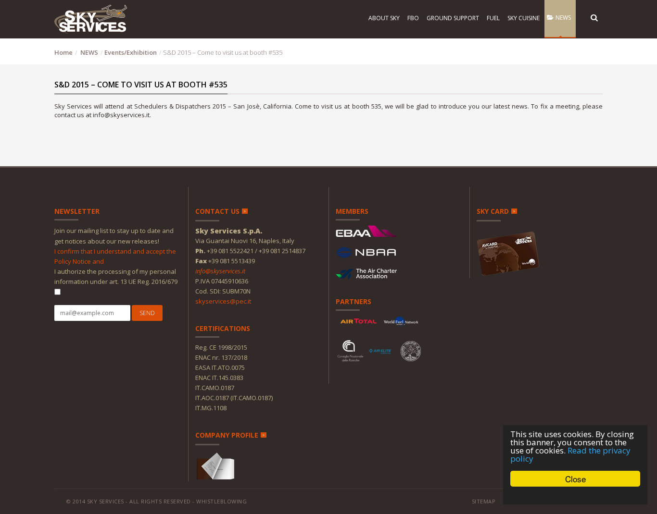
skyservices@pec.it (223, 301)
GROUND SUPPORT (452, 18)
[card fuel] (509, 251)
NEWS (562, 17)
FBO (412, 18)
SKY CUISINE (523, 18)
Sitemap (484, 501)
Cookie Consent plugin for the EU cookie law (575, 495)
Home (63, 52)
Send (147, 313)
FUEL (492, 18)
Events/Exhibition (130, 52)
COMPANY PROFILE (226, 435)
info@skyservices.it (220, 271)
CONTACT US (217, 211)
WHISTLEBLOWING (221, 501)
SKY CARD (493, 211)
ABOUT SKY (383, 18)
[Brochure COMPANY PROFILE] (216, 465)
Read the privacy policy (570, 454)
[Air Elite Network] (380, 350)
